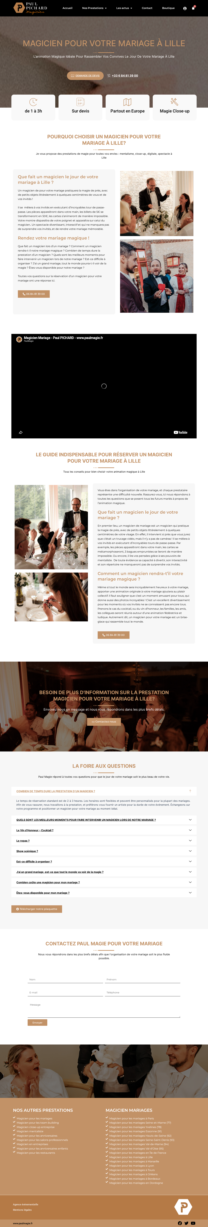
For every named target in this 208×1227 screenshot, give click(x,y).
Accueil (67, 8)
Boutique (168, 8)
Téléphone (112, 986)
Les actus (122, 8)
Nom (31, 973)
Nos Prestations (92, 8)
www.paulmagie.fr (22, 1223)
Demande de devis (88, 75)
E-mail (32, 986)
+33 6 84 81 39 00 (125, 75)
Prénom (110, 973)
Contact (147, 8)
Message (33, 1000)
